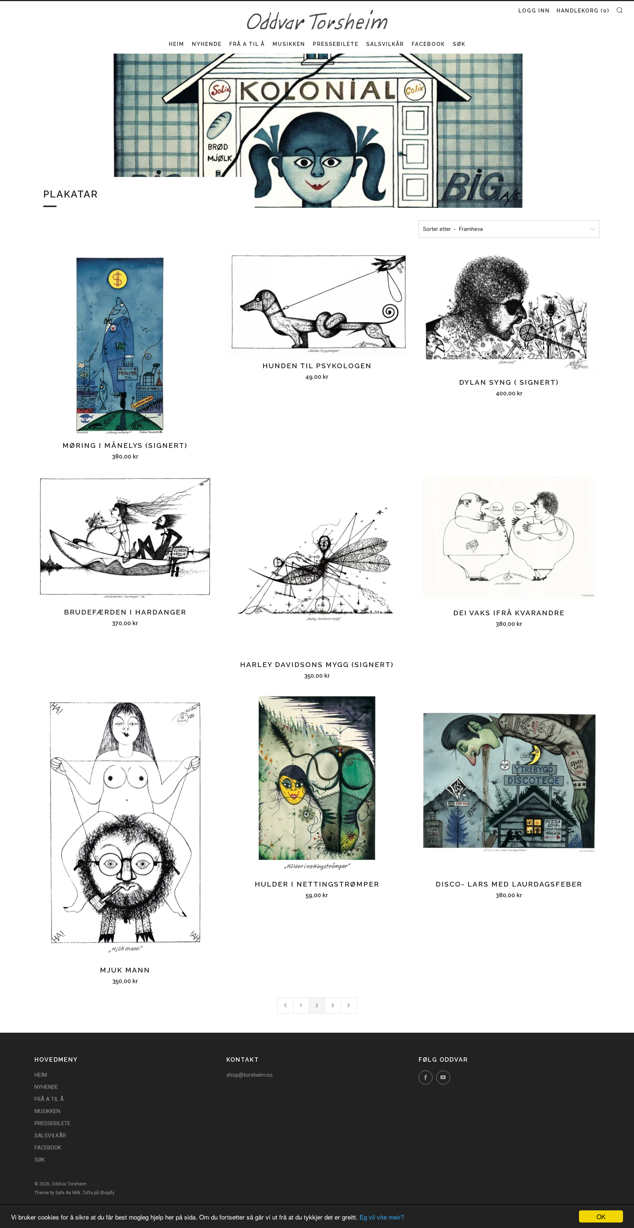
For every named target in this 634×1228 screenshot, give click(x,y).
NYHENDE (207, 44)
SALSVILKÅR (385, 44)
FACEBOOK (428, 44)
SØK (459, 44)
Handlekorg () (583, 11)
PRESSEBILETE (335, 44)
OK (601, 1216)
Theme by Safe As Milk (57, 1192)
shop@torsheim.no (249, 1075)
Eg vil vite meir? (382, 1216)
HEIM (176, 44)
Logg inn (534, 11)
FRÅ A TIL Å (247, 44)
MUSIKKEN (289, 44)
